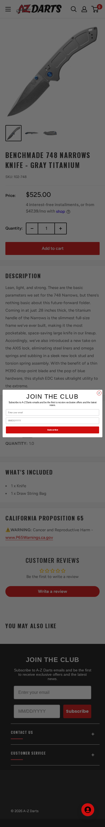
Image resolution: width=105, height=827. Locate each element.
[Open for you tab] (87, 809)
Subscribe (52, 429)
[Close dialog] (99, 393)
